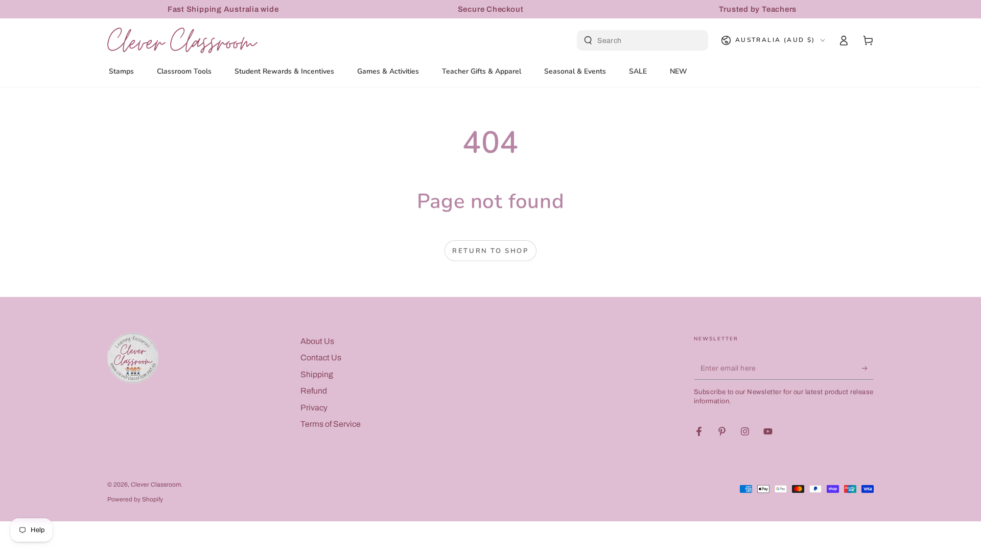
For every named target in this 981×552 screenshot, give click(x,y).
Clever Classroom (156, 484)
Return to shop (490, 251)
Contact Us (320, 357)
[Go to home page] (182, 40)
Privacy (314, 407)
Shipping (316, 374)
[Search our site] (588, 40)
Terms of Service (330, 424)
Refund (313, 390)
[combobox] (643, 40)
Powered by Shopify (135, 499)
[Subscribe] (868, 368)
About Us (317, 341)
